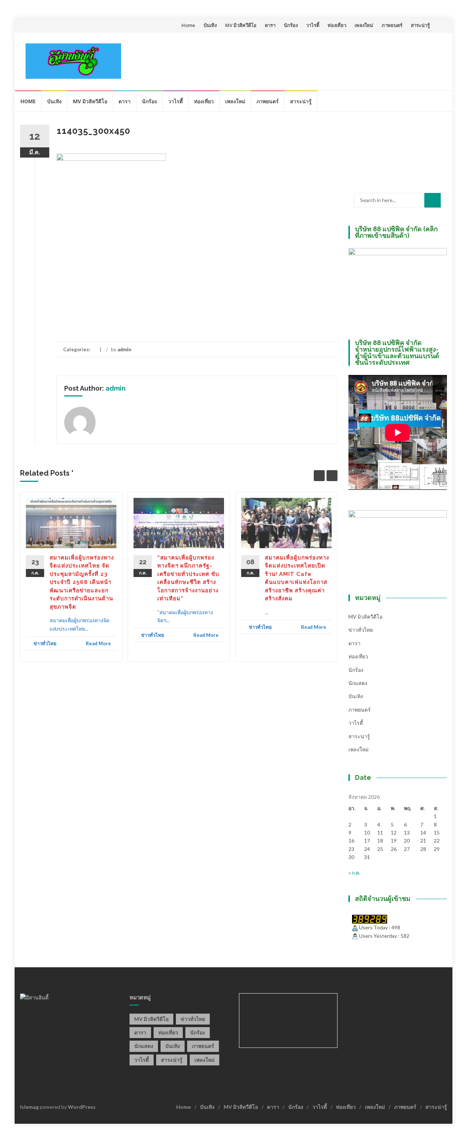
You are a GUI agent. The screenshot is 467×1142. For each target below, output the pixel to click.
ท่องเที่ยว (337, 25)
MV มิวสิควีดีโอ (240, 25)
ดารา (270, 25)
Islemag (29, 1107)
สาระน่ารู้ (420, 25)
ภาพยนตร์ (392, 25)
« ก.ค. (354, 873)
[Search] (432, 200)
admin (124, 349)
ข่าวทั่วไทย (45, 643)
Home (188, 25)
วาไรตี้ (312, 25)
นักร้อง (291, 25)
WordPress (82, 1107)
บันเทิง (210, 25)
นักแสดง (357, 683)
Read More (98, 643)
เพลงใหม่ (364, 25)
